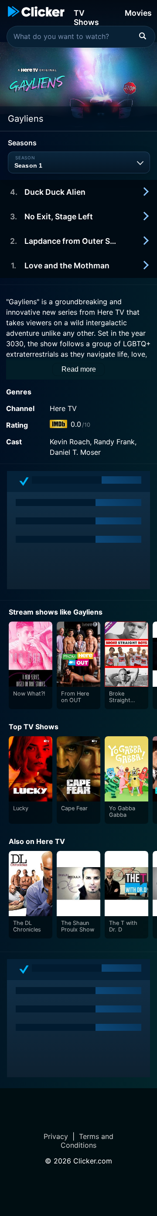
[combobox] (81, 37)
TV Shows (86, 16)
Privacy (56, 1136)
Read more (78, 369)
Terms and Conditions (87, 1140)
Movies (138, 13)
